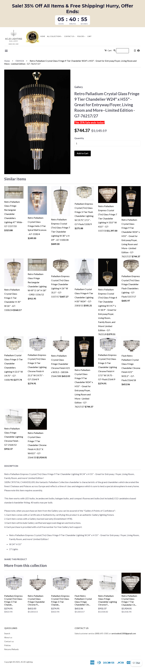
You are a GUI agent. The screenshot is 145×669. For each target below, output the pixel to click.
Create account (138, 50)
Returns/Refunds (11, 649)
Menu (6, 50)
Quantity (79, 138)
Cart (89, 36)
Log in (135, 50)
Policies (80, 36)
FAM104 (20, 61)
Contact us (69, 36)
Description (11, 466)
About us (8, 637)
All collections (54, 36)
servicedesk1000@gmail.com (123, 633)
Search (7, 633)
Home (42, 36)
